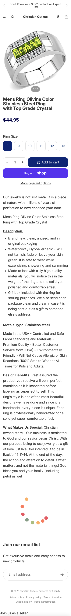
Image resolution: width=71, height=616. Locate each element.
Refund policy (16, 597)
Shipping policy (24, 601)
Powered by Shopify (49, 591)
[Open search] (12, 17)
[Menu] (4, 16)
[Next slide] (67, 5)
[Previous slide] (4, 5)
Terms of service (53, 597)
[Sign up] (62, 574)
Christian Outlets (28, 591)
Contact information (44, 601)
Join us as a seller (14, 613)
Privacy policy (33, 597)
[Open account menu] (58, 17)
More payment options (35, 183)
